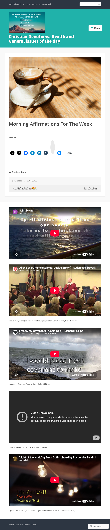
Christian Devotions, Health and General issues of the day (41, 39)
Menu (97, 28)
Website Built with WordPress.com (22, 524)
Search (99, 4)
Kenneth (18, 180)
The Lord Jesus (19, 172)
